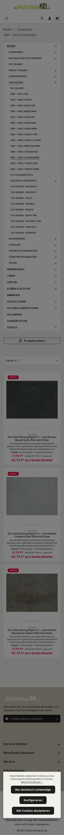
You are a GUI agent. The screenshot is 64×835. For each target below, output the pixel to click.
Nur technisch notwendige (33, 789)
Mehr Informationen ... (32, 782)
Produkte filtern (34, 341)
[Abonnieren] (57, 719)
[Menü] (6, 18)
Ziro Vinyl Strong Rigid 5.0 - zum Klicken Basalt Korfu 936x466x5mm (32, 438)
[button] (56, 46)
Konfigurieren (33, 800)
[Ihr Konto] (49, 18)
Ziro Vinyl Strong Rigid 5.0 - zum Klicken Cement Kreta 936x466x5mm (32, 535)
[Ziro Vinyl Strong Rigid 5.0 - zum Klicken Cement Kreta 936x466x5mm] (32, 496)
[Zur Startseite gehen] (32, 6)
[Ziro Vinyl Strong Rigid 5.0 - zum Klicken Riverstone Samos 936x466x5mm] (32, 592)
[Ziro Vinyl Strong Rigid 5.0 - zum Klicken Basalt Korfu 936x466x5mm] (32, 399)
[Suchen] (42, 18)
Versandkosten (14, 820)
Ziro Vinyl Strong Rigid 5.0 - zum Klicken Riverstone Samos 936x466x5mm (32, 631)
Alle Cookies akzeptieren (33, 810)
